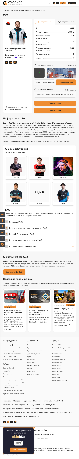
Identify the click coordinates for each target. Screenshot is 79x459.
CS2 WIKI (58, 401)
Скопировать (71, 65)
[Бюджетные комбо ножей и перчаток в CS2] (14, 296)
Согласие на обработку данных (38, 438)
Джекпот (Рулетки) (33, 354)
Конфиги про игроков (13, 408)
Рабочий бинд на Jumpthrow (12, 390)
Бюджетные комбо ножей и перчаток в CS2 (13, 312)
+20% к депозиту (18, 450)
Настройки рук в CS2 (42, 401)
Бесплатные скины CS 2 (61, 412)
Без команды (36, 10)
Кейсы (29, 369)
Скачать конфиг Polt (14, 272)
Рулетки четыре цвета (34, 351)
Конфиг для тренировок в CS (13, 380)
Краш (29, 357)
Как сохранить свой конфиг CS (13, 383)
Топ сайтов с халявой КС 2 (15, 416)
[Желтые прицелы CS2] (64, 296)
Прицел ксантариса (58, 360)
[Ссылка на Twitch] (15, 62)
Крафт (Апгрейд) (33, 366)
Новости (17, 401)
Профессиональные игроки (20, 10)
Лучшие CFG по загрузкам (43, 404)
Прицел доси (56, 369)
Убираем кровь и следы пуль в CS (13, 394)
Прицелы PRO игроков (59, 380)
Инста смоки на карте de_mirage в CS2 (10, 386)
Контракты (31, 360)
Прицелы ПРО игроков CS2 (61, 348)
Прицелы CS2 (56, 345)
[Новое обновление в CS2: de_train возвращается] (39, 296)
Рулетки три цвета (33, 348)
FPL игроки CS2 (22, 404)
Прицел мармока (57, 371)
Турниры (27, 401)
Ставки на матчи (33, 374)
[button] (52, 76)
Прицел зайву (56, 377)
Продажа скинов (33, 345)
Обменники (31, 371)
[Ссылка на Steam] (6, 62)
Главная (6, 10)
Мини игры (31, 363)
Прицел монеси (57, 363)
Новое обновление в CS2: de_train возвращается (38, 312)
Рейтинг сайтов (52, 408)
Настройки (70, 305)
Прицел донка (56, 366)
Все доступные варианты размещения (41, 434)
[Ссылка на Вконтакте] (10, 62)
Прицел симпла (57, 354)
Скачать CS (8, 404)
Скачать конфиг (55, 103)
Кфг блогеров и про (34, 408)
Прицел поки (56, 357)
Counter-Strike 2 (10, 307)
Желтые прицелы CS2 (64, 309)
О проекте (34, 416)
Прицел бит (56, 374)
